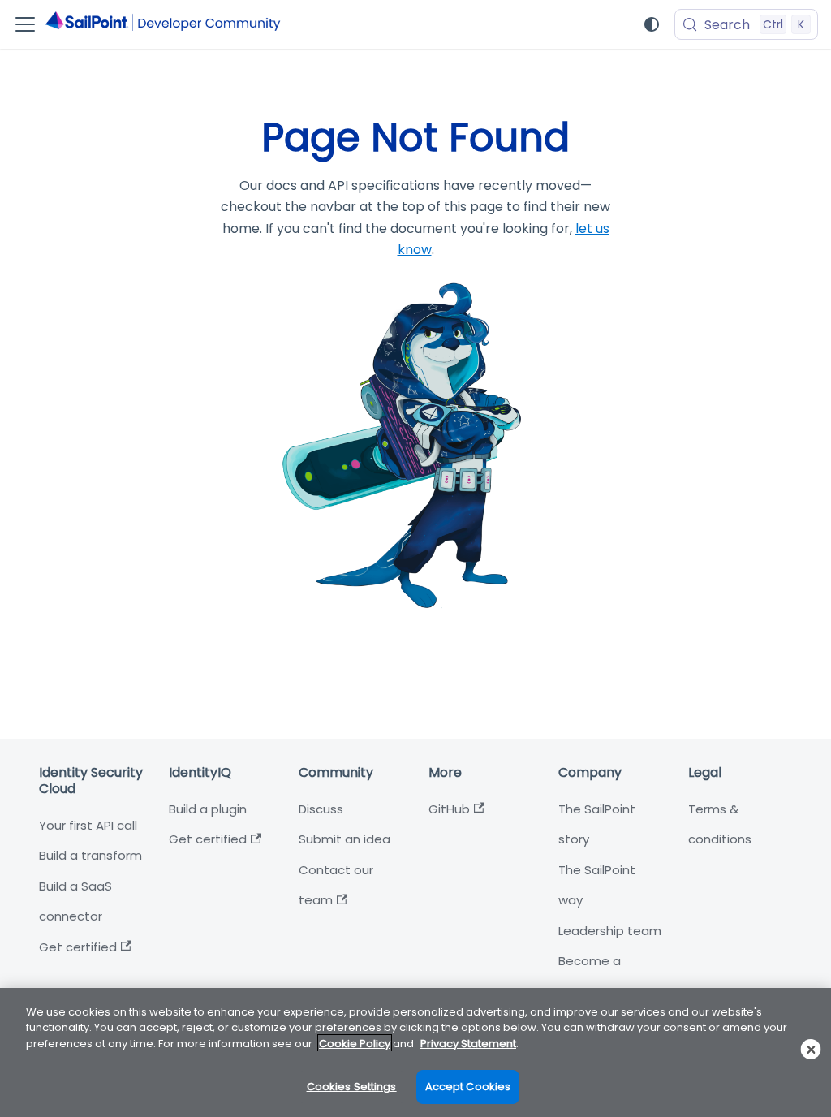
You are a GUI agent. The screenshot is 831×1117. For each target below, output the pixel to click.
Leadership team (609, 930)
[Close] (811, 1049)
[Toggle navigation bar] (25, 24)
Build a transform (90, 855)
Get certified (78, 946)
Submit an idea (344, 838)
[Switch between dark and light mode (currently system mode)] (652, 24)
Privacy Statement (468, 1043)
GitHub (449, 808)
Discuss (321, 808)
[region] (415, 1052)
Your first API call (88, 825)
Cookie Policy (354, 1043)
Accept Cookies (468, 1086)
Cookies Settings (352, 1086)
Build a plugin (208, 808)
